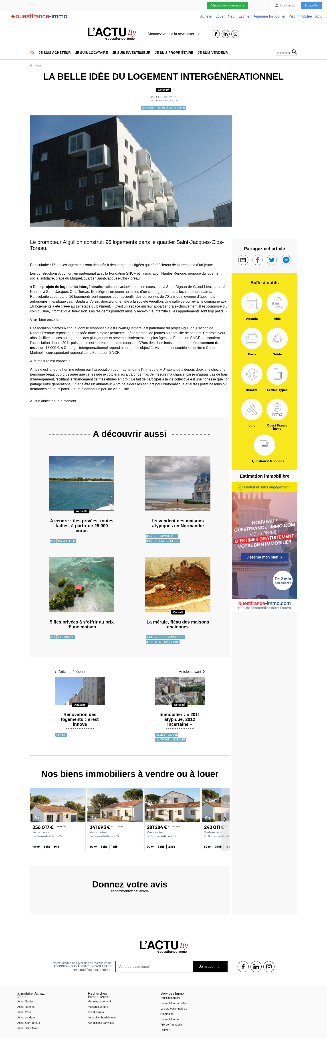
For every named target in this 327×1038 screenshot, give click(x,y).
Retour (37, 65)
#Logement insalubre (162, 642)
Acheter (206, 16)
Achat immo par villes (101, 1022)
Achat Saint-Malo (27, 1028)
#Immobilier (66, 541)
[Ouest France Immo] (277, 409)
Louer (220, 16)
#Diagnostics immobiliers (165, 637)
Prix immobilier (300, 16)
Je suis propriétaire (174, 52)
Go (199, 34)
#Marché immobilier (170, 739)
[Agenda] (251, 303)
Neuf (231, 16)
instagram (235, 34)
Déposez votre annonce (226, 5)
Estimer (244, 16)
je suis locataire (91, 52)
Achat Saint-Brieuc (28, 1022)
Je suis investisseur (131, 52)
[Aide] (277, 303)
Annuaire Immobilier (269, 16)
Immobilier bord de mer (102, 1017)
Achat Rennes (25, 1006)
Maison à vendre (98, 1006)
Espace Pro (312, 5)
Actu (318, 16)
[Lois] (251, 409)
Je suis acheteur (55, 52)
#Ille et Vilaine (167, 734)
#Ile (53, 541)
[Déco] (251, 338)
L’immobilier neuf (170, 1019)
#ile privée (66, 637)
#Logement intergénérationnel (164, 107)
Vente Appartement (99, 1001)
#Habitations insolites (163, 541)
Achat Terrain (96, 1012)
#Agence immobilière (161, 536)
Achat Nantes (25, 1001)
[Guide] (277, 338)
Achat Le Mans (26, 1017)
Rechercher (283, 52)
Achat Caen (24, 1012)
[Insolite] (251, 374)
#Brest (61, 734)
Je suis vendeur (213, 52)
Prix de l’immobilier (172, 1024)
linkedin (226, 34)
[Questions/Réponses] (264, 445)
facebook (216, 34)
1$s (243, 966)
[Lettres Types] (277, 374)
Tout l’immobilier (170, 998)
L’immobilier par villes (173, 1003)
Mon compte (287, 5)
